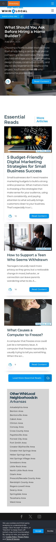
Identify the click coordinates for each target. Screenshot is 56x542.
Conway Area (17, 427)
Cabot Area (15, 419)
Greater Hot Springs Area (23, 450)
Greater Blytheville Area (22, 446)
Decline (50, 531)
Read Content (41, 81)
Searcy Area (16, 490)
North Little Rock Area (21, 470)
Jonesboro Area (18, 462)
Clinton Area (16, 423)
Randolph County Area (21, 482)
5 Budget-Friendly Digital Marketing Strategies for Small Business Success (26, 164)
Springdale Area (18, 494)
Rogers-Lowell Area (20, 486)
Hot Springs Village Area (22, 458)
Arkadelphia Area (19, 407)
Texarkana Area (18, 498)
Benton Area (16, 411)
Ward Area (15, 502)
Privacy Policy (23, 537)
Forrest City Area (18, 439)
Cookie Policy (11, 537)
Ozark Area (15, 474)
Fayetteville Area (18, 435)
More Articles (42, 119)
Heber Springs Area (20, 454)
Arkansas (18, 401)
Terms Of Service (13, 539)
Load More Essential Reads (27, 378)
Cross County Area (19, 431)
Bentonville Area (18, 415)
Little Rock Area (18, 466)
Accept (38, 531)
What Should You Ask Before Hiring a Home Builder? (25, 31)
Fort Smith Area (18, 442)
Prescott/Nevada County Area (25, 478)
